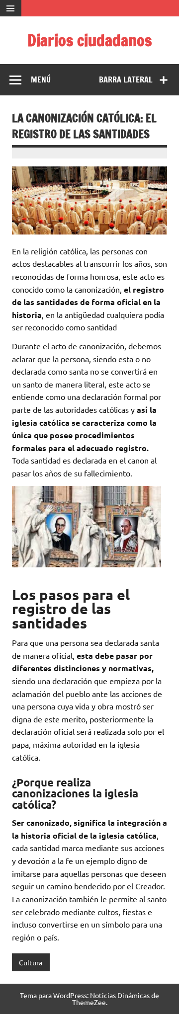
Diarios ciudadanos (89, 40)
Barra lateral (126, 79)
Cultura (30, 962)
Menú (41, 79)
